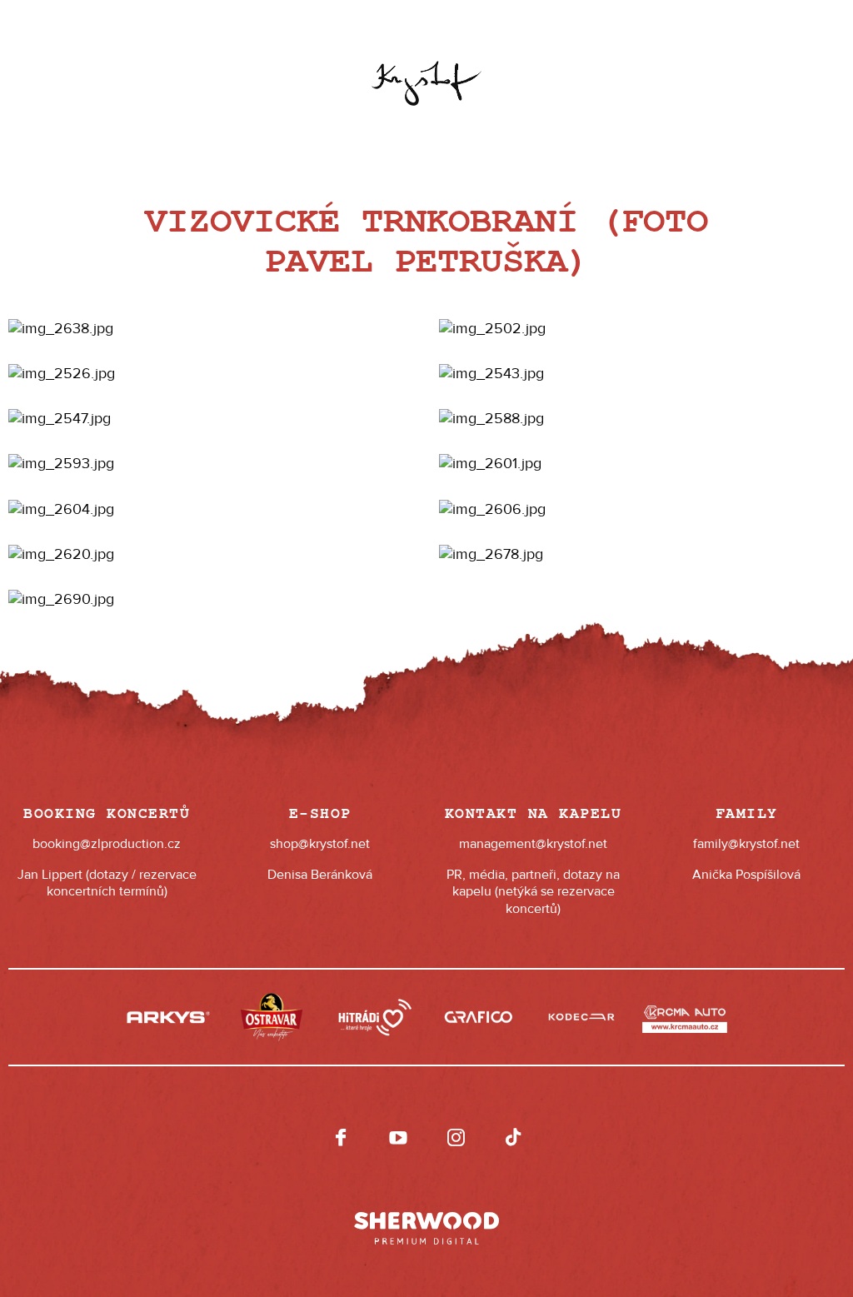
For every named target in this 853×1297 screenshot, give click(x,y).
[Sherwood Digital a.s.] (426, 1220)
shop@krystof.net (320, 844)
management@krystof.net (533, 844)
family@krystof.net (746, 844)
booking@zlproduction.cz (106, 844)
